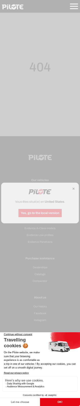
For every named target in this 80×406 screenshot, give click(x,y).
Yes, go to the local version (40, 213)
